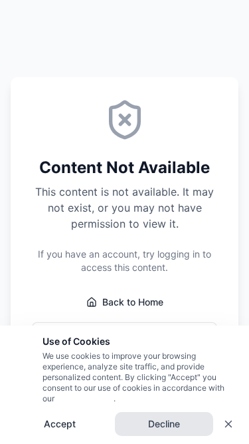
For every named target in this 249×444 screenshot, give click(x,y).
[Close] (228, 424)
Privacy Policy (84, 398)
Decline (164, 423)
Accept (60, 423)
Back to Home (132, 302)
